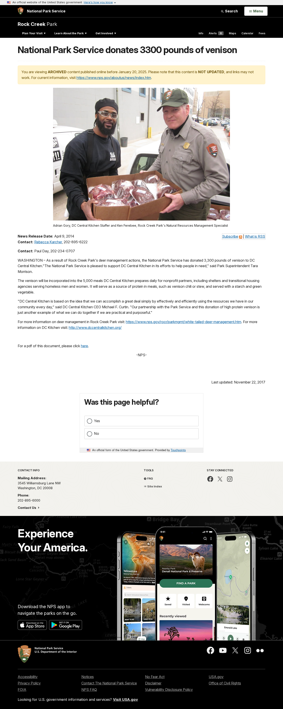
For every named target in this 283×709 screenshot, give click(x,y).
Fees (262, 33)
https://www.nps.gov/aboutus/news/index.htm (113, 77)
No (96, 433)
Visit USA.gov (125, 699)
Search (231, 11)
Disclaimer (153, 683)
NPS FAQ (89, 689)
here (84, 346)
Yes (97, 421)
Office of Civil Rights (225, 683)
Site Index (154, 486)
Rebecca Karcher (48, 242)
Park (37, 24)
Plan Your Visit (32, 33)
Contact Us (27, 508)
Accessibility (28, 677)
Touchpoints (178, 450)
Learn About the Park (69, 33)
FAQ (150, 478)
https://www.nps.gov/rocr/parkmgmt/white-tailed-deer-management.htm (183, 322)
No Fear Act (154, 677)
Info (201, 33)
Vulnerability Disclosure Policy (169, 689)
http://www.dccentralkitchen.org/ (95, 327)
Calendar (247, 33)
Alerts (215, 33)
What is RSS (255, 236)
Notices (87, 677)
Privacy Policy (29, 683)
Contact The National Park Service (109, 683)
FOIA (22, 689)
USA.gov (216, 677)
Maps (232, 33)
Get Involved (104, 33)
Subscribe (230, 236)
